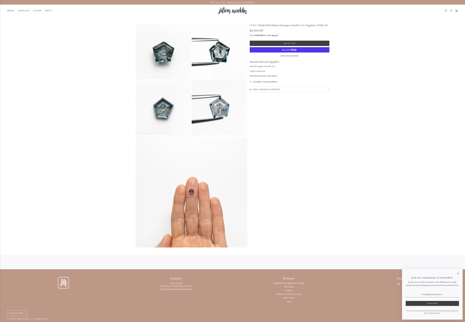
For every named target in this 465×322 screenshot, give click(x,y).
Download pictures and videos (263, 76)
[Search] (446, 10)
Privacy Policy (450, 311)
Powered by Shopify (40, 319)
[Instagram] (398, 284)
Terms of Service (430, 313)
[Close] (458, 273)
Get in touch (176, 283)
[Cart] (456, 10)
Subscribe (432, 303)
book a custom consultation (241, 2)
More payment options (289, 55)
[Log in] (451, 10)
